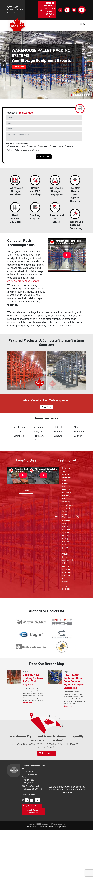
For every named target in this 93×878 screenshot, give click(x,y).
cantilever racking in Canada (23, 280)
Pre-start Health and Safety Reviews (75, 194)
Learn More (19, 67)
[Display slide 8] (86, 95)
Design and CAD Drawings (35, 191)
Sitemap (63, 826)
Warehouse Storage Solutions (16, 191)
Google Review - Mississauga (33, 811)
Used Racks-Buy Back (15, 218)
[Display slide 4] (78, 95)
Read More (27, 703)
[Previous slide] (3, 65)
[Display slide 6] (82, 95)
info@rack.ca (28, 783)
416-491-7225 (28, 780)
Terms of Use (42, 826)
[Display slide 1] (71, 95)
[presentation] (4, 370)
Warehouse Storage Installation (56, 191)
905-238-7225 (29, 795)
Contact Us (49, 753)
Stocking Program (35, 217)
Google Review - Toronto (31, 806)
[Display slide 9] (89, 95)
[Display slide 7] (84, 95)
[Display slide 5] (80, 95)
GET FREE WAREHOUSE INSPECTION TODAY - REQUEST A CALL (49, 10)
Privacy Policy (53, 826)
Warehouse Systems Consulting (76, 225)
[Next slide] (89, 65)
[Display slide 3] (76, 95)
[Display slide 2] (74, 95)
